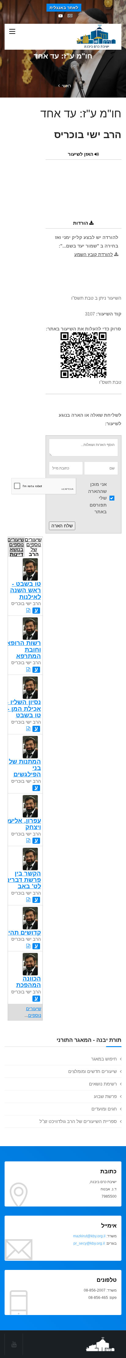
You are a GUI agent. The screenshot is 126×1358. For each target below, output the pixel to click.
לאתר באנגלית (64, 7)
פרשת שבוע (105, 1096)
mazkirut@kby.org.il (89, 1236)
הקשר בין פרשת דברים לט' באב (23, 880)
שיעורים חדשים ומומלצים (92, 1071)
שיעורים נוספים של (33, 546)
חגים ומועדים (104, 1108)
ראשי (66, 85)
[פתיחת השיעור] (28, 610)
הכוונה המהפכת (28, 981)
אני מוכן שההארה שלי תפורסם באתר (97, 498)
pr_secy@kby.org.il (89, 1243)
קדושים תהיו (23, 932)
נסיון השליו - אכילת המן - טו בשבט (23, 708)
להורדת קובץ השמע (93, 254)
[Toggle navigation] (12, 31)
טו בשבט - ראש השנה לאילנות (25, 590)
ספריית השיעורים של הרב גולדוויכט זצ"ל (78, 1121)
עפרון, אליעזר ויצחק (22, 823)
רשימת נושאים (103, 1083)
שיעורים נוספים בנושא (16, 546)
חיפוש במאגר (104, 1058)
